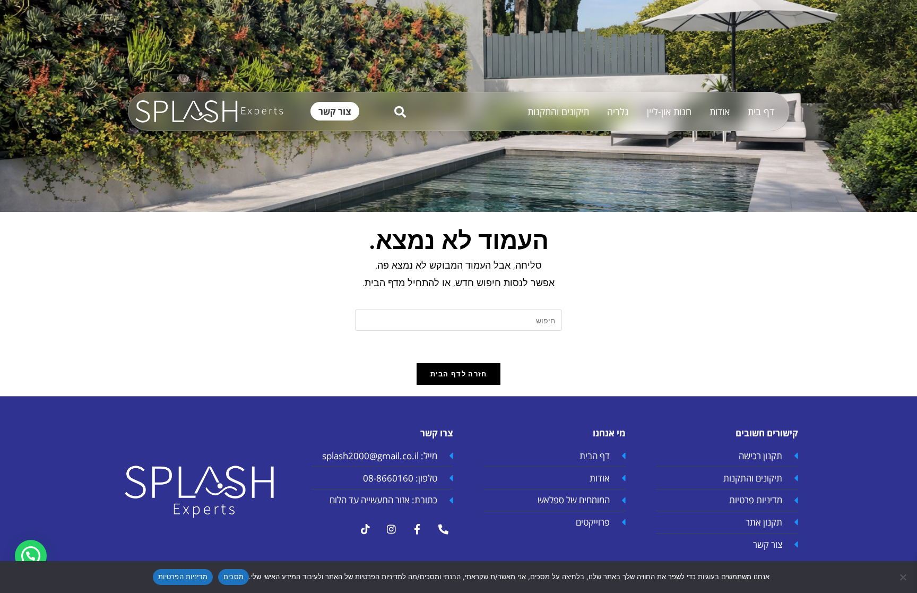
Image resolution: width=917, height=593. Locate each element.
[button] (31, 556)
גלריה (618, 111)
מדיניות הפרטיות (182, 576)
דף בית (761, 111)
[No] (903, 577)
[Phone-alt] (443, 529)
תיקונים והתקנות (558, 111)
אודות (720, 111)
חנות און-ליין (669, 111)
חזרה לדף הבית (458, 374)
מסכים (233, 576)
